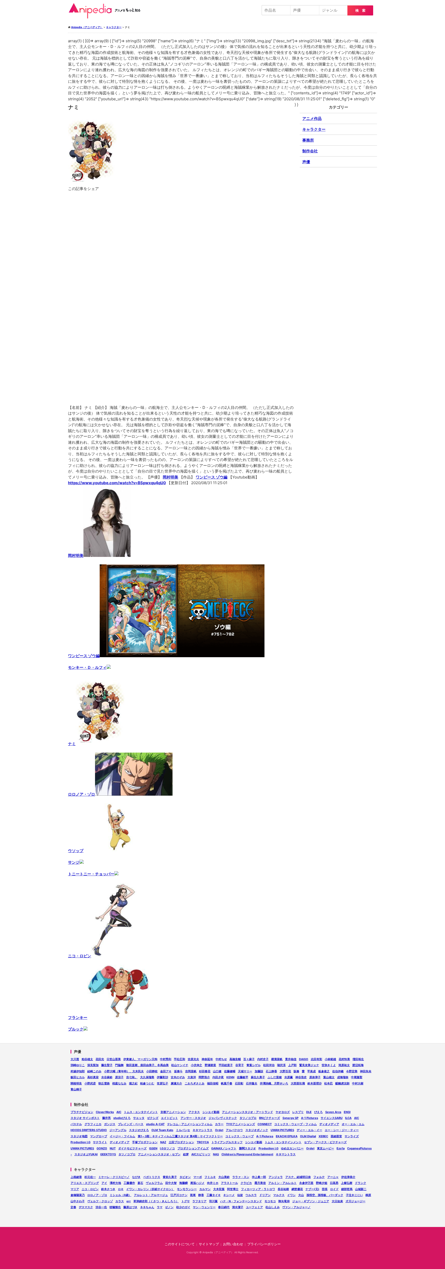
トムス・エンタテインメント (283, 1142)
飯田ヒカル (78, 1077)
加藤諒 (259, 1071)
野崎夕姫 (321, 1183)
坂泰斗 (178, 1071)
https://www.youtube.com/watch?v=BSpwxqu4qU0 (117, 482)
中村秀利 (165, 1059)
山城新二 (360, 1189)
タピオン (185, 1177)
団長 (325, 1189)
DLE (309, 1112)
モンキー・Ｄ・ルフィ (87, 667)
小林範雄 (330, 1059)
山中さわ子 (78, 1201)
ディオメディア (329, 1124)
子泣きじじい (354, 1195)
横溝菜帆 (277, 1059)
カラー (219, 1124)
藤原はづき (130, 1207)
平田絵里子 (226, 1065)
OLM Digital (308, 1136)
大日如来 (337, 1201)
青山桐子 (76, 1089)
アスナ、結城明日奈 (298, 1177)
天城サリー (245, 1071)
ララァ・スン (240, 1177)
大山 (301, 1195)
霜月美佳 (260, 1183)
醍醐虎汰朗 (342, 1083)
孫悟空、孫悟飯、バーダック (324, 1195)
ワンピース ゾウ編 (211, 477)
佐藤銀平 (242, 1077)
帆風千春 (226, 1083)
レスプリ (298, 1112)
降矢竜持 (284, 1201)
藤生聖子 (107, 1065)
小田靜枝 (152, 1071)
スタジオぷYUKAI (86, 1154)
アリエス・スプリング (85, 1183)
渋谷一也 (101, 1207)
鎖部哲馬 (347, 1189)
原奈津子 (315, 1077)
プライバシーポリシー (264, 1244)
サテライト (100, 1142)
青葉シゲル (253, 1065)
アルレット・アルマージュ (151, 1195)
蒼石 (140, 1183)
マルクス (279, 1195)
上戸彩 (292, 1065)
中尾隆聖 (356, 1077)
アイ (104, 1183)
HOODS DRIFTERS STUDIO (89, 1130)
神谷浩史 (301, 1077)
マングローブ (98, 1136)
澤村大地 (115, 1183)
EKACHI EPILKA (286, 1136)
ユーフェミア (254, 1207)
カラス (119, 1201)
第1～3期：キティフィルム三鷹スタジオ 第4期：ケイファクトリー (180, 1136)
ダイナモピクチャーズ (132, 1148)
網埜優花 (297, 1189)
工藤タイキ (214, 1195)
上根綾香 (76, 1177)
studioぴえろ (122, 1118)
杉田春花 (204, 1071)
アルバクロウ (234, 1130)
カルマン (205, 1189)
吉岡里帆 (190, 1071)
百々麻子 (249, 1059)
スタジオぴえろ (139, 1130)
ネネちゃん (147, 1207)
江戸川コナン (178, 1195)
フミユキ (210, 1177)
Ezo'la (341, 1148)
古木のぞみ (178, 1077)
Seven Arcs (333, 1112)
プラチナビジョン (82, 1112)
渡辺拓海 (358, 1065)
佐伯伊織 (338, 1071)
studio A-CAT (155, 1124)
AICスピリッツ (200, 1154)
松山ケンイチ (179, 1065)
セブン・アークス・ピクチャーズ (325, 1142)
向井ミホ (212, 1183)
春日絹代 (223, 1207)
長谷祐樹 (283, 1189)
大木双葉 (219, 1189)
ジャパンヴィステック (223, 1118)
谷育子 (239, 1065)
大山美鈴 (224, 1177)
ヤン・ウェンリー (204, 1207)
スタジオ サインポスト (85, 1118)
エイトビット (169, 1118)
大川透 (75, 1059)
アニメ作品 (312, 118)
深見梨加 (93, 1065)
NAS (216, 1154)
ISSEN (153, 1148)
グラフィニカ (92, 1124)
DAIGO (303, 1059)
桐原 (368, 1195)
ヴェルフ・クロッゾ (100, 1201)
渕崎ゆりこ (78, 1065)
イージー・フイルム (122, 1136)
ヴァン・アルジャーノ (296, 1207)
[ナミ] (181, 325)
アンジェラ (276, 1177)
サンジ (74, 862)
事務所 (308, 140)
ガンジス (109, 1124)
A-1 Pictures (309, 1118)
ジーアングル (117, 1130)
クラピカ (246, 1183)
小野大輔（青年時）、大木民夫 (124, 1071)
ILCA (348, 1118)
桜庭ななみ (119, 1083)
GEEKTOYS (108, 1154)
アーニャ (333, 1177)
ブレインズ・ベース (130, 1124)
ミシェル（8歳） (120, 1195)
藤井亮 (106, 1118)
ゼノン (169, 1207)
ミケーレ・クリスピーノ (114, 1177)
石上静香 (271, 1071)
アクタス (194, 1112)
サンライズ (352, 1136)
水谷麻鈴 (107, 1077)
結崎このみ (94, 1071)
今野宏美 (351, 1071)
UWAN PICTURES (282, 1130)
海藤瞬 (183, 1183)
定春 (73, 1207)
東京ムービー (325, 1148)
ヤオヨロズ (283, 1112)
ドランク (360, 1183)
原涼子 (119, 1077)
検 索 (360, 10)
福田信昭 (212, 1083)
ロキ (121, 1189)
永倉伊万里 (306, 1183)
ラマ (159, 1207)
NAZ (163, 1142)
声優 (306, 161)
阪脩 (296, 1071)
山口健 (217, 1071)
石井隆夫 (251, 1083)
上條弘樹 (346, 1183)
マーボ (197, 1177)
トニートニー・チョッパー (91, 873)
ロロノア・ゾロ (81, 794)
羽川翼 (213, 1201)
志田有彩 (316, 1059)
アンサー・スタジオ (193, 1118)
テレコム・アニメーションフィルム (189, 1124)
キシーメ (229, 1195)
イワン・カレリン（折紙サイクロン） (150, 1189)
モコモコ (270, 1201)
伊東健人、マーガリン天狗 (140, 1059)
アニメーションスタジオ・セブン (159, 1154)
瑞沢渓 (281, 1065)
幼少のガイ (183, 1207)
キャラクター (314, 129)
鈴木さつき (108, 1189)
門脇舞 (119, 1065)
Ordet (219, 1130)
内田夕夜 (218, 1077)
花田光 (100, 1059)
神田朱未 (365, 1071)
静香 (201, 1195)
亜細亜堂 (336, 1136)
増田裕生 (358, 1059)
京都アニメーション (173, 1112)
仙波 (240, 1195)
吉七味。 (132, 1077)
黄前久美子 (170, 1177)
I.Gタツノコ (167, 1148)
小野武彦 (90, 1083)
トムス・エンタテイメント (141, 1112)
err (128, 1201)
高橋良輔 (235, 1059)
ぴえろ (318, 1112)
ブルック (75, 1029)
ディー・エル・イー (309, 1130)
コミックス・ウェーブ (239, 1136)
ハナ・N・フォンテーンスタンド (241, 1201)
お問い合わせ (233, 1244)
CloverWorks (105, 1112)
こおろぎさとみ (194, 1083)
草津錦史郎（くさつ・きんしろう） (156, 1201)
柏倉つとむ (147, 1083)
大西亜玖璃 (298, 1083)
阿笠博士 (232, 1189)
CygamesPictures (359, 1148)
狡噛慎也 (115, 1207)
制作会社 (310, 151)
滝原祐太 (344, 1065)
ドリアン (265, 1195)
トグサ (185, 1201)
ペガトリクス (151, 1177)
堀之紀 (133, 1083)
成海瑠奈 (342, 1077)
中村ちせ (221, 1059)
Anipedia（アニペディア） (106, 11)
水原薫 (288, 1077)
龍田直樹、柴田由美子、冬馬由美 (147, 1065)
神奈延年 (207, 1059)
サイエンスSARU (332, 1118)
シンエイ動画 (210, 1112)
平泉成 (311, 1071)
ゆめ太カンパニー (292, 1148)
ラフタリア (199, 1201)
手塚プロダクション (145, 1142)
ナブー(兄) (312, 1189)
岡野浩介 (204, 1077)
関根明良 (76, 1083)
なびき (136, 1177)
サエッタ (138, 1118)
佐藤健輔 (229, 1071)
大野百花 (285, 1071)
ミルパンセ (183, 1130)
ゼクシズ (152, 1118)
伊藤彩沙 (162, 1077)
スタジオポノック (256, 1130)
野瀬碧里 (210, 1065)
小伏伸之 (196, 1065)
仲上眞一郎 (259, 1177)
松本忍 (328, 1083)
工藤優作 (129, 1183)
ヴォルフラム (154, 1183)
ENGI (347, 1112)
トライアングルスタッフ (227, 1142)
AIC (118, 1112)
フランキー (77, 1017)
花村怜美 (344, 1059)
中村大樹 (357, 1083)
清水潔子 (237, 1207)
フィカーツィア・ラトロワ (258, 1189)
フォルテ (319, 1177)
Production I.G (80, 1142)
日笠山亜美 (114, 1059)
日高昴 (334, 1183)
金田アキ (166, 1071)
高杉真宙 (93, 1077)
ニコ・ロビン (79, 955)
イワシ (291, 1195)
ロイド (334, 1189)
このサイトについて (180, 1244)
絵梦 (186, 1154)
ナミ (72, 743)
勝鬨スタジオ (247, 1148)
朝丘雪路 (104, 1083)
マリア (75, 1189)
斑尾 (193, 1195)
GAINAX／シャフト (223, 1148)
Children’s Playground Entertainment (247, 1154)
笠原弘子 (162, 1083)
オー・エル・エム (353, 1124)
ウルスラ (251, 1195)
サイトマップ (209, 1244)
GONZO (102, 1148)
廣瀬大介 (176, 1083)
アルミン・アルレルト (282, 1183)
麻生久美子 (258, 1077)
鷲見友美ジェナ (309, 1065)
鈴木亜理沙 (314, 1083)
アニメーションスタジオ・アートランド (247, 1112)
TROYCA (203, 1142)
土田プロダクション (181, 1142)
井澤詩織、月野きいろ (274, 1083)
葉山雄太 (329, 1077)
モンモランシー (187, 1189)
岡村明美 (170, 477)
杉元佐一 (90, 1177)
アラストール (229, 1183)
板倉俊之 (324, 1071)
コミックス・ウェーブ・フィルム (295, 1124)
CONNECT (265, 1124)
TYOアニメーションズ (240, 1124)
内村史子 (263, 1059)
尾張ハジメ (197, 1183)
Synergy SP (290, 1118)
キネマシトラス (202, 1130)
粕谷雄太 (87, 1059)
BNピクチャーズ (269, 1118)
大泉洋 (191, 1077)
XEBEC (323, 1136)
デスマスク (86, 1207)
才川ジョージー (355, 1201)
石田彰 (239, 1083)
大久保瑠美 (147, 1077)
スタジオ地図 (79, 1136)
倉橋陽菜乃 (78, 1195)
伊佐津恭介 (348, 1177)
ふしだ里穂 (275, 1077)
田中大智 (171, 1183)
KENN (230, 1077)
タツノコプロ (247, 1118)
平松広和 (179, 1059)
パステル (76, 1124)
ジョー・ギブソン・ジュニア (310, 1201)
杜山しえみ (273, 1207)
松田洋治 (269, 1065)
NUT (113, 1148)
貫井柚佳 (290, 1059)
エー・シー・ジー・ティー (342, 1130)
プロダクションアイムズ (193, 1148)
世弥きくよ (329, 1065)
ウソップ (75, 850)
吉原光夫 (193, 1059)
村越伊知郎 (78, 1071)
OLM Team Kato (162, 1130)
